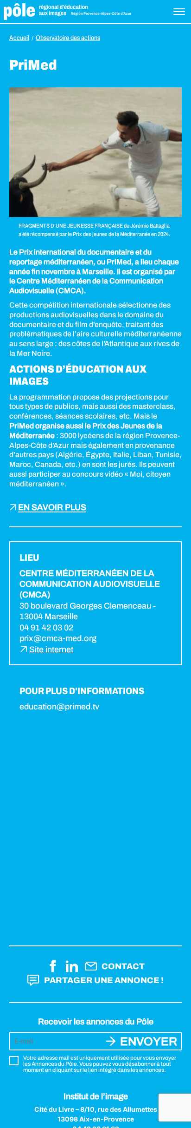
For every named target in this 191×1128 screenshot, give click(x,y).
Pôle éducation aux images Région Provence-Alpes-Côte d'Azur (67, 11)
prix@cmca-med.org (57, 638)
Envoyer (148, 1041)
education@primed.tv (59, 706)
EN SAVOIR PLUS (52, 507)
